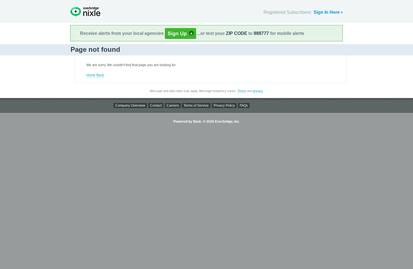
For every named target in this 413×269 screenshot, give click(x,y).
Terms (241, 91)
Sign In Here (327, 12)
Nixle (85, 12)
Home (91, 75)
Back (100, 75)
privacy (258, 91)
